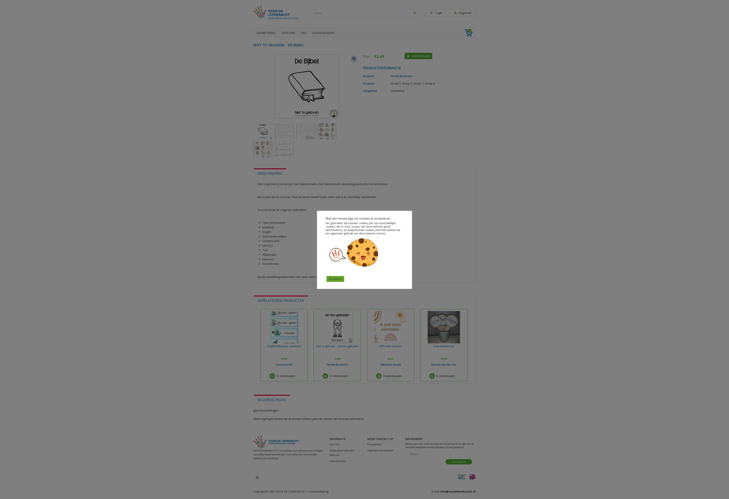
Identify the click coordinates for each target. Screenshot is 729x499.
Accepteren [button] (335, 279)
